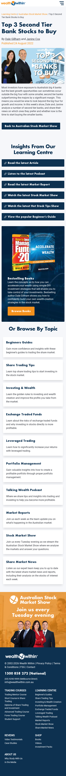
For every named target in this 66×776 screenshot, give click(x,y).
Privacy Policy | (44, 663)
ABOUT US (10, 754)
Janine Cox (33, 39)
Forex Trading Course (15, 715)
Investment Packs (43, 747)
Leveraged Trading (44, 713)
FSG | (23, 667)
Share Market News (44, 728)
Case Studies (11, 743)
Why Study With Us (13, 758)
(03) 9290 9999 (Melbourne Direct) (21, 679)
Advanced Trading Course (17, 712)
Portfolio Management (46, 705)
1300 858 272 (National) (25, 673)
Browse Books (21, 311)
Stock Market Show (44, 724)
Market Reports (42, 720)
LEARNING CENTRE (45, 690)
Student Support (12, 719)
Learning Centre (9, 14)
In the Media (10, 762)
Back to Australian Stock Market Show (31, 126)
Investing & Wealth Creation (48, 702)
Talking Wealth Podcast (46, 716)
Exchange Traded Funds (46, 709)
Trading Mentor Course (15, 694)
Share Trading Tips (44, 698)
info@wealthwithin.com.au (19, 682)
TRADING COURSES (15, 690)
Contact (30, 667)
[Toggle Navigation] (62, 3)
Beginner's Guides (43, 694)
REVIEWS (10, 735)
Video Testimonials (13, 739)
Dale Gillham (13, 39)
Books (38, 739)
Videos (38, 743)
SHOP (38, 735)
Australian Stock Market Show (32, 14)
